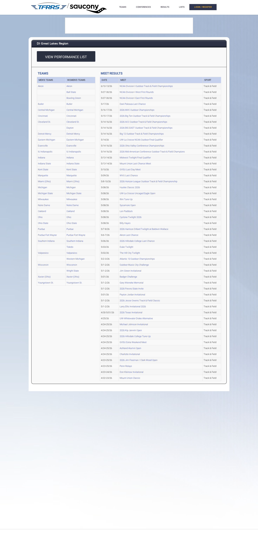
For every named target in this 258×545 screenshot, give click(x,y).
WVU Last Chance (129, 175)
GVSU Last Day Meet (130, 169)
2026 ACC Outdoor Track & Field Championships (143, 122)
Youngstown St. (46, 282)
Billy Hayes (125, 223)
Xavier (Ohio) (44, 276)
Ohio (40, 217)
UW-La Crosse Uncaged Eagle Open (137, 193)
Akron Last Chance (129, 235)
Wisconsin (43, 264)
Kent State (43, 169)
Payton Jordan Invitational (132, 294)
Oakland (42, 211)
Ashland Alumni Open (130, 348)
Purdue (41, 229)
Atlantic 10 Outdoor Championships (137, 259)
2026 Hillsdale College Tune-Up (135, 336)
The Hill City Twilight (130, 253)
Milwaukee (43, 199)
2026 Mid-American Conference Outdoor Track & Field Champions (152, 151)
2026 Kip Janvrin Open (131, 330)
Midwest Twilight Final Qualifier (135, 157)
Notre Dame (44, 205)
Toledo (70, 247)
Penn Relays (126, 366)
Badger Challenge (128, 276)
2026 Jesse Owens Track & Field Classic (140, 300)
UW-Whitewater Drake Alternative (136, 318)
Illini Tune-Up (126, 199)
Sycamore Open (128, 205)
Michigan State (45, 193)
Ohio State (43, 223)
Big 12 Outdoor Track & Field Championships (142, 133)
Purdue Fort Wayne (47, 235)
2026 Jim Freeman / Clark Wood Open (138, 360)
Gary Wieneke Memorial (131, 282)
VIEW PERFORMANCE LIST (66, 57)
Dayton (70, 127)
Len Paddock (126, 211)
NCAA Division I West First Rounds (137, 92)
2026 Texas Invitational (131, 312)
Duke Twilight (126, 247)
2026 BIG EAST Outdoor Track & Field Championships (146, 127)
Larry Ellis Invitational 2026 (133, 306)
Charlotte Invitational (130, 354)
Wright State (73, 270)
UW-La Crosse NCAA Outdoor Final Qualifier (141, 139)
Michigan (42, 187)
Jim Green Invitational (130, 270)
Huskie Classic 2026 (130, 187)
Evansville (43, 145)
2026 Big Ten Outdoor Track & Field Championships (145, 116)
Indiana (41, 157)
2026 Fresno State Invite (132, 288)
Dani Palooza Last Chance (133, 104)
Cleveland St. (44, 122)
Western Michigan (76, 259)
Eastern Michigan (46, 139)
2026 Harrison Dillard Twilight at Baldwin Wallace (144, 229)
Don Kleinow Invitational (131, 372)
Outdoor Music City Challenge (134, 264)
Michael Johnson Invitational (134, 324)
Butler (41, 104)
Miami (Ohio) (44, 181)
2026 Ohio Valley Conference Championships (142, 145)
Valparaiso (43, 253)
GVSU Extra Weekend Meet (133, 342)
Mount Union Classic (130, 378)
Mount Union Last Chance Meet (135, 163)
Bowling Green (74, 98)
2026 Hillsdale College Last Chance (137, 241)
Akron (41, 86)
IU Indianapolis (45, 151)
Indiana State (44, 163)
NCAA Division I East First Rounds (136, 98)
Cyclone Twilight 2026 (130, 217)
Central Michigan (46, 110)
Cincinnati (43, 116)
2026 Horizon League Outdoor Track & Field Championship (148, 181)
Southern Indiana (46, 241)
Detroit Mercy (44, 133)
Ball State (71, 92)
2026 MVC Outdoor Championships (137, 110)
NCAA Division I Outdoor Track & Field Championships (146, 86)
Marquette (43, 175)
